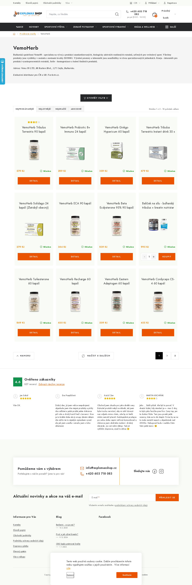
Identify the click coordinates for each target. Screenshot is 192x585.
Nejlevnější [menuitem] (45, 109)
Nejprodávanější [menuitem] (25, 109)
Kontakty (17, 3)
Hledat (117, 14)
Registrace (172, 3)
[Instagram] (161, 471)
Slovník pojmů (32, 3)
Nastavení (70, 575)
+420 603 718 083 (138, 13)
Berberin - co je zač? (65, 524)
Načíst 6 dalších (98, 355)
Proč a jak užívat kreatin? (67, 534)
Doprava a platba (20, 546)
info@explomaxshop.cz (101, 468)
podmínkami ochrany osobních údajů (131, 505)
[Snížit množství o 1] (144, 256)
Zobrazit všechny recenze (52, 384)
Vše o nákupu (19, 556)
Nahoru (25, 355)
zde (68, 568)
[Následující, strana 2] (167, 355)
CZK (135, 3)
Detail (34, 180)
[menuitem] (19, 27)
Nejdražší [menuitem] (61, 109)
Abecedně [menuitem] (76, 109)
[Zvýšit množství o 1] (153, 256)
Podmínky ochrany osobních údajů (28, 540)
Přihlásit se (167, 497)
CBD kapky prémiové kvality (68, 543)
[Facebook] (154, 471)
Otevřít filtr (96, 98)
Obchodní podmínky (52, 3)
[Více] (171, 27)
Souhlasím (127, 575)
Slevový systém (19, 551)
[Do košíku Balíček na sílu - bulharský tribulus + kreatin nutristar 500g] (167, 256)
